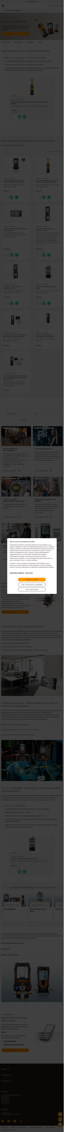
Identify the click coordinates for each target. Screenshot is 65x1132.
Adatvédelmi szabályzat (17, 573)
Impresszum (29, 573)
